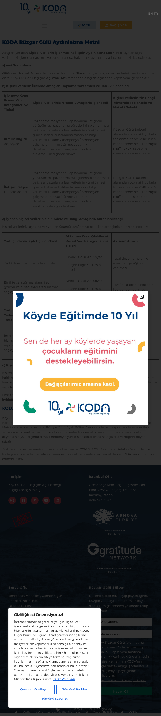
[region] (54, 658)
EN (150, 14)
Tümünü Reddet (74, 689)
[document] (80, 358)
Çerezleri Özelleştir (34, 689)
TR (156, 14)
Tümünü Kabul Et (55, 698)
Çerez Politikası (64, 679)
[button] (141, 296)
